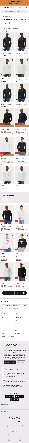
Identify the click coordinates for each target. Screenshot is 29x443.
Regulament (9, 434)
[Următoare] (27, 2)
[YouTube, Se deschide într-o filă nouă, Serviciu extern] (14, 421)
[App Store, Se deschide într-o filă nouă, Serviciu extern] (19, 396)
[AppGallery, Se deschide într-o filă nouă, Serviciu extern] (14, 399)
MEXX (2, 330)
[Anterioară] (2, 2)
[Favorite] (23, 7)
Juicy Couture (18, 327)
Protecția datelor (21, 436)
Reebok (3, 327)
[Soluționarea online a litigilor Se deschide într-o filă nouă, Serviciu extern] (20, 440)
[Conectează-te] (20, 7)
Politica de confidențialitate (10, 436)
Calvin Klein (18, 317)
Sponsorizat (3, 31)
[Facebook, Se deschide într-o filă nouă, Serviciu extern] (19, 421)
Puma (2, 320)
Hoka (2, 323)
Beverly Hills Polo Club (6, 333)
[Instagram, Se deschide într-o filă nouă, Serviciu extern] (10, 421)
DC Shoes (17, 333)
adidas (16, 330)
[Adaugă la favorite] (12, 33)
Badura (16, 320)
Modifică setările (17, 434)
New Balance (18, 323)
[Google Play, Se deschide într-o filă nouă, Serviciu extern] (9, 396)
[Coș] (26, 7)
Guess (2, 317)
